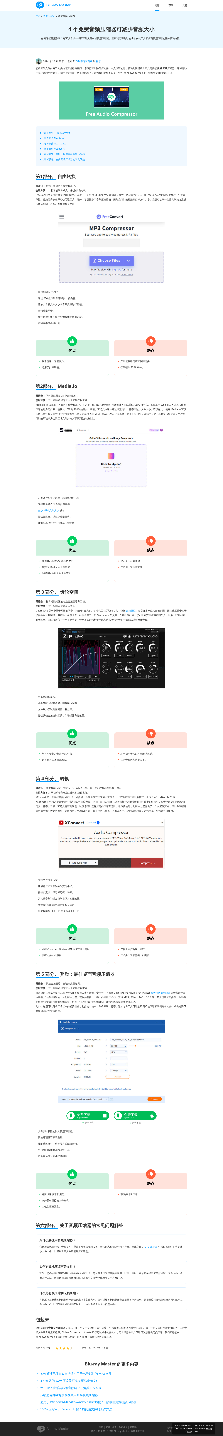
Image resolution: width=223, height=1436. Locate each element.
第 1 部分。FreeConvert (57, 133)
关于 (114, 1427)
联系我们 (134, 1427)
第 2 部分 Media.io (54, 138)
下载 (171, 5)
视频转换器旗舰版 (160, 992)
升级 (101, 1427)
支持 (184, 5)
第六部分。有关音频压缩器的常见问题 (64, 159)
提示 (53, 16)
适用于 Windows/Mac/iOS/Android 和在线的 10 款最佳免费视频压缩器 (88, 1402)
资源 (157, 5)
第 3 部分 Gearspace (55, 143)
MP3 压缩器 (150, 1246)
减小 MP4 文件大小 (48, 510)
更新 (108, 1427)
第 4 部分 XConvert (54, 148)
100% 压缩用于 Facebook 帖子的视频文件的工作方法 (76, 1409)
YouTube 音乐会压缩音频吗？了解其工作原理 (70, 1388)
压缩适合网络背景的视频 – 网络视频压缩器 (69, 1395)
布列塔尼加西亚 (83, 61)
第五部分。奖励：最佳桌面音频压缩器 (64, 154)
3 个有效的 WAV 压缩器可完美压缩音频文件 (69, 1381)
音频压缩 (131, 610)
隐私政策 (123, 1427)
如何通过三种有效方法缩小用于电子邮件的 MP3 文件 (76, 1374)
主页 (38, 16)
